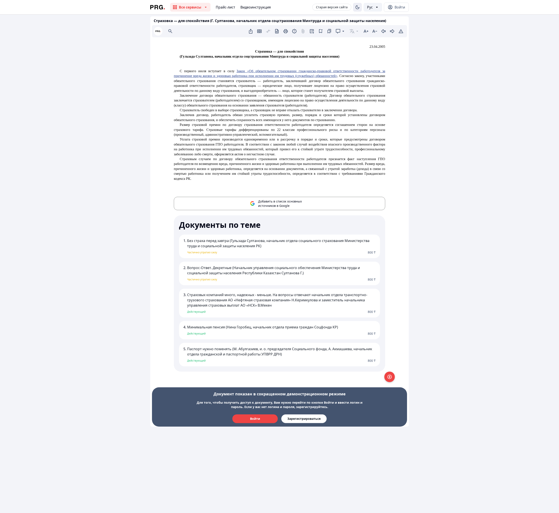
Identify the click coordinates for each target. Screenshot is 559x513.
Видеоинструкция (255, 7)
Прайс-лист (225, 7)
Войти (255, 419)
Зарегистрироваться (304, 419)
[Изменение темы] (357, 7)
